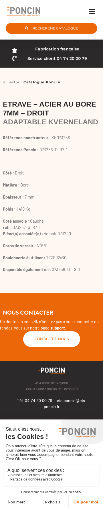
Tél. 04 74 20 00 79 (34, 400)
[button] (92, 11)
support (57, 327)
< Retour (31, 82)
